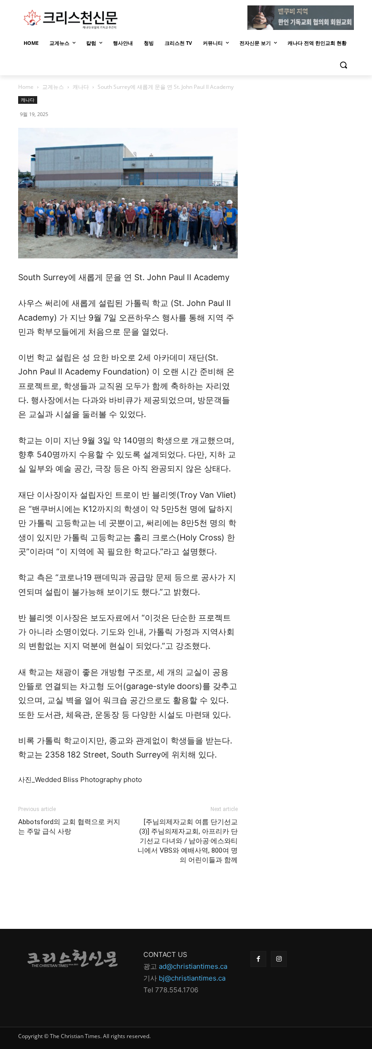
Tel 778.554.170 (168, 990)
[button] (343, 65)
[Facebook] (258, 959)
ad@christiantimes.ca (193, 966)
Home (26, 87)
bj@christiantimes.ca (192, 978)
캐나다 (81, 87)
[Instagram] (279, 959)
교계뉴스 (53, 87)
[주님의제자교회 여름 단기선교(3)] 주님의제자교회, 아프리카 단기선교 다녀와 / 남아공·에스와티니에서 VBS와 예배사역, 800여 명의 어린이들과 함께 (187, 841)
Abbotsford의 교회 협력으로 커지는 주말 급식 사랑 (69, 826)
